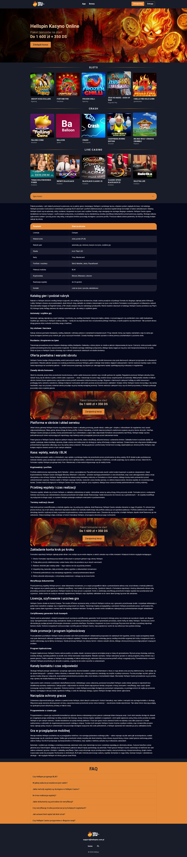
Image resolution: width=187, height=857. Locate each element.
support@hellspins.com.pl (93, 840)
